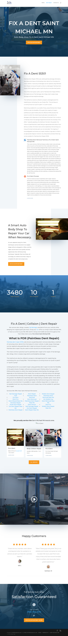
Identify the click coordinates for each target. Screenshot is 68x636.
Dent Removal (32, 399)
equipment (19, 450)
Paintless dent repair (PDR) (15, 342)
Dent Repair (49, 2)
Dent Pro (15, 399)
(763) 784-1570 (34, 612)
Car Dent (15, 397)
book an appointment (34, 42)
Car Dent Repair (32, 408)
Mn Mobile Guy (48, 399)
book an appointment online (34, 620)
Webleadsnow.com (16, 632)
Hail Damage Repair (32, 406)
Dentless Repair (15, 403)
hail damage (33, 327)
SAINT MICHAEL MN (54, 632)
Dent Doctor (32, 404)
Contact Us (56, 2)
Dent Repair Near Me (32, 410)
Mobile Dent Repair (48, 394)
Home (43, 2)
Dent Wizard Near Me (15, 401)
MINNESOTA (45, 632)
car (38, 329)
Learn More (30, 198)
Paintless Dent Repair (16, 410)
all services (34, 462)
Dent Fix (48, 404)
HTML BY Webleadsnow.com (30, 632)
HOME (39, 632)
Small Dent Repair (15, 404)
